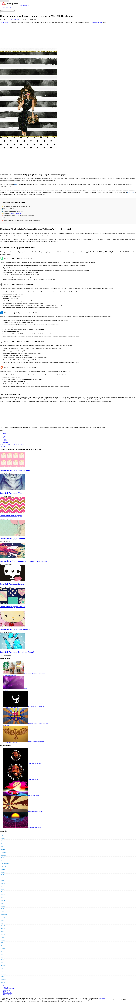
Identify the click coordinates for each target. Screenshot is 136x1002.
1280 (4, 433)
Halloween (4, 914)
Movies (3, 934)
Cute (2, 877)
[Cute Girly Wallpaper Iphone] (12, 580)
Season (3, 965)
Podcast (3, 954)
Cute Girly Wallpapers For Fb (12, 607)
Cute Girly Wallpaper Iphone (12, 584)
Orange (3, 948)
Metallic (3, 926)
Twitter (2, 444)
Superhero (3, 974)
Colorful (3, 869)
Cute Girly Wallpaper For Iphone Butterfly (17, 652)
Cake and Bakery (5, 863)
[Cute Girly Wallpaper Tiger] (12, 489)
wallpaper (16, 184)
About (4, 986)
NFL (2, 943)
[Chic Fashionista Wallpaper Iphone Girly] (68, 98)
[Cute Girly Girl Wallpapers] (12, 512)
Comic (2, 872)
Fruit (2, 903)
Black (2, 858)
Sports (2, 971)
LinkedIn (20, 444)
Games (3, 906)
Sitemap (5, 991)
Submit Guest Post (7, 7)
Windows (3, 979)
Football (6, 725)
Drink (2, 886)
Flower (3, 894)
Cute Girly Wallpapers (16, 20)
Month (2, 931)
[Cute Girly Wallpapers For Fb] (12, 603)
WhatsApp (11, 444)
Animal (3, 841)
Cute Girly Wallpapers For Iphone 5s (15, 629)
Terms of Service (7, 994)
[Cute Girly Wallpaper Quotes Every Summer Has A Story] (12, 558)
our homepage (130, 192)
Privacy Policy (6, 990)
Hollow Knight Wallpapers (11, 707)
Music (2, 937)
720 (4, 435)
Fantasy (3, 889)
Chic (4, 436)
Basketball (3, 855)
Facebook (6, 444)
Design (3, 883)
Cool (2, 875)
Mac (2, 923)
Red (2, 962)
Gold (2, 909)
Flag (2, 892)
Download (2, 446)
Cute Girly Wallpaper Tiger (11, 493)
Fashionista (6, 438)
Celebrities (3, 866)
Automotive (4, 852)
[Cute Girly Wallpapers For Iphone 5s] (12, 626)
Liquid (2, 920)
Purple (6, 690)
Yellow (3, 982)
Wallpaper (5, 442)
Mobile (3, 928)
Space (2, 968)
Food (2, 897)
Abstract (3, 838)
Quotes (3, 960)
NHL (2, 945)
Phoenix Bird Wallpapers (10, 742)
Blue (2, 860)
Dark (2, 880)
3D (2, 835)
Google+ (16, 444)
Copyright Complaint (8, 988)
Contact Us (6, 987)
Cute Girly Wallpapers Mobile (12, 538)
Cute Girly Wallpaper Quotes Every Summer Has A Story (23, 561)
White (2, 977)
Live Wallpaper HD (25, 5)
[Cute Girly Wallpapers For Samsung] (12, 467)
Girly (4, 439)
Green (2, 911)
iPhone (3, 917)
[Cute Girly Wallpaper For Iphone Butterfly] (12, 648)
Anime (3, 843)
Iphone (5, 440)
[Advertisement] (47, 36)
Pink (2, 951)
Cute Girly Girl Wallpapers (11, 516)
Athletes (3, 849)
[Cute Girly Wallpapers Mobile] (12, 535)
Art (2, 846)
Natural (3, 940)
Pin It (24, 444)
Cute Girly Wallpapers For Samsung (15, 470)
